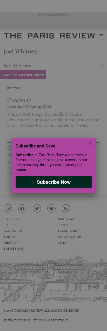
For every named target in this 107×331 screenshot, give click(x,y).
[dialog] (53, 165)
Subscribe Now (53, 182)
